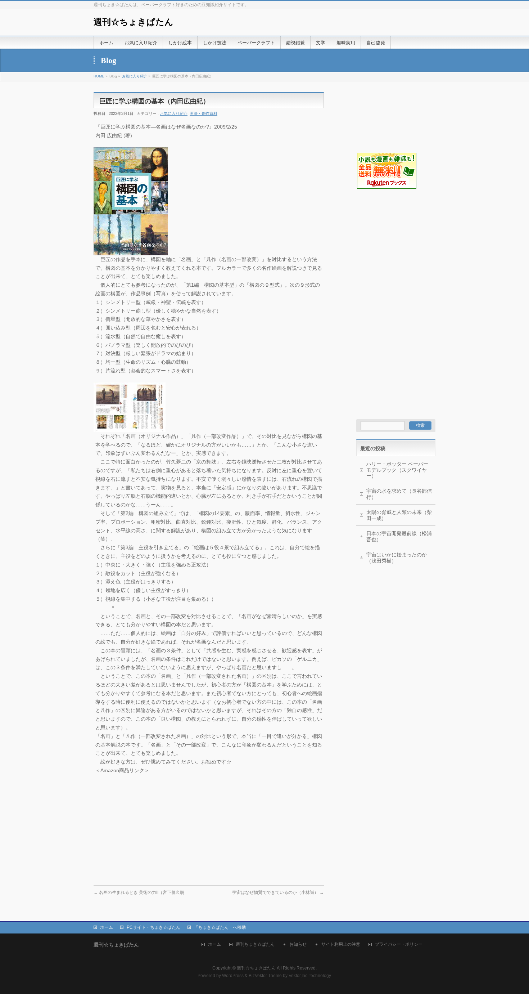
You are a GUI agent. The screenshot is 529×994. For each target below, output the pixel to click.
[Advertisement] (392, 225)
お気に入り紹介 (134, 76)
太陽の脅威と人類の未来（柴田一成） (399, 515)
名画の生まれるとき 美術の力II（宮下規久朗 (139, 892)
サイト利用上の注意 (340, 944)
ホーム (106, 927)
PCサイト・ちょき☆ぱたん (153, 927)
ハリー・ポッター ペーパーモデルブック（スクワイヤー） (397, 470)
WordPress (233, 975)
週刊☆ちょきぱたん (133, 22)
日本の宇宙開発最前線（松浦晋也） (399, 536)
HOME (99, 76)
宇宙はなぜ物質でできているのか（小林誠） (278, 892)
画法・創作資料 (203, 113)
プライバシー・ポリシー (398, 944)
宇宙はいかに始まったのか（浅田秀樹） (396, 558)
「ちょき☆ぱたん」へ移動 (220, 927)
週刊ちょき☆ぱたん (255, 944)
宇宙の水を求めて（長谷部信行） (399, 494)
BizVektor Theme (265, 975)
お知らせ (298, 944)
